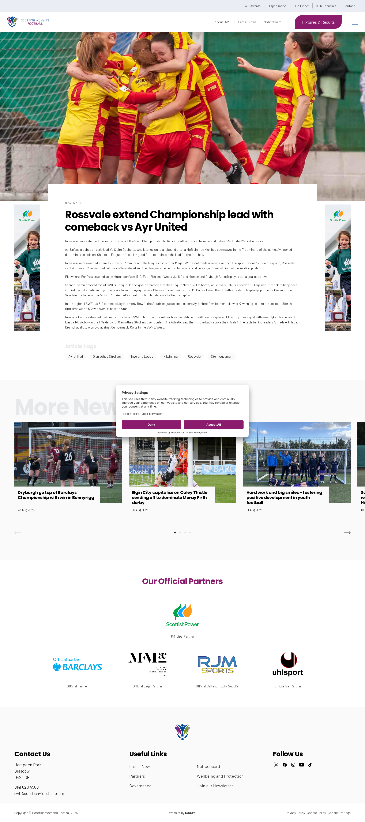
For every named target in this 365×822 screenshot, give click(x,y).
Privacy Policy (295, 813)
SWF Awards (251, 6)
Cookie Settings (339, 813)
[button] (17, 532)
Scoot (190, 813)
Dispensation (277, 6)
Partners (137, 775)
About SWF (223, 22)
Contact (349, 6)
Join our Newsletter (215, 785)
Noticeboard (272, 22)
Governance (140, 785)
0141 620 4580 (26, 786)
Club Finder (301, 6)
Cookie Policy (316, 813)
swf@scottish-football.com (39, 793)
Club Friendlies (326, 6)
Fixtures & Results (318, 22)
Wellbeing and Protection (220, 775)
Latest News (247, 22)
